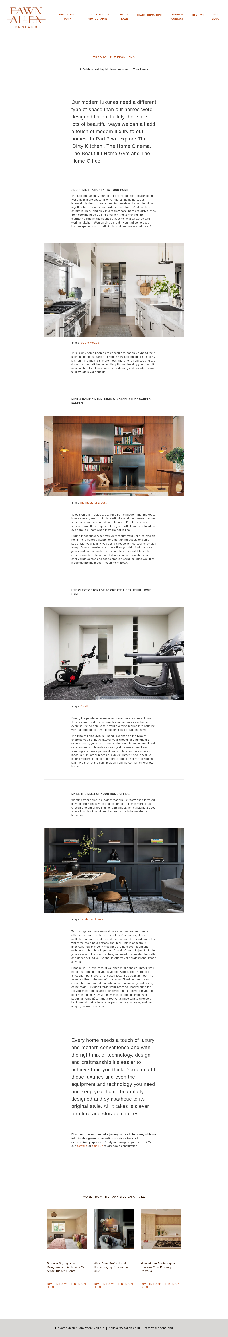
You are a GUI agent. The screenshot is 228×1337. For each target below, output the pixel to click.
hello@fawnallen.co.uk (125, 1328)
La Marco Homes (91, 919)
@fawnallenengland (159, 1328)
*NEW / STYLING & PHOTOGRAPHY (97, 16)
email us (98, 1146)
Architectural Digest (93, 502)
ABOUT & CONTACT (177, 16)
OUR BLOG (215, 16)
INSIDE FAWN (124, 16)
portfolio (82, 1146)
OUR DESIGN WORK (67, 16)
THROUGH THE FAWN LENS (114, 57)
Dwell (84, 706)
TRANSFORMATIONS (150, 15)
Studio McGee (89, 342)
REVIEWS (198, 15)
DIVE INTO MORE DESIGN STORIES (66, 1285)
